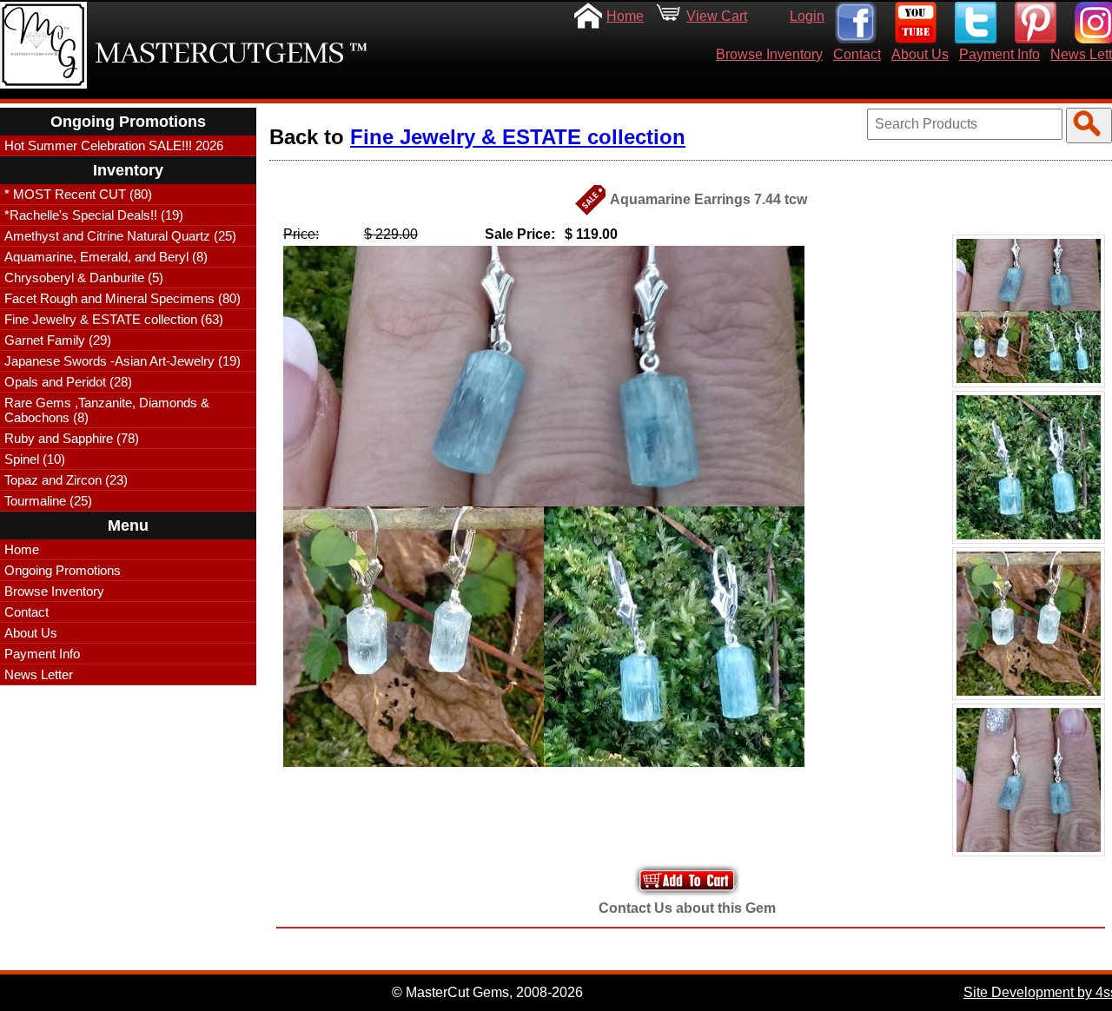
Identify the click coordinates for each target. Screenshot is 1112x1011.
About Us (920, 54)
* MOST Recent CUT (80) (78, 194)
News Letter (38, 674)
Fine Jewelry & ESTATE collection (517, 137)
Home (625, 16)
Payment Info (999, 54)
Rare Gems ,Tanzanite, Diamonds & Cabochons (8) (106, 410)
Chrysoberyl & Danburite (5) (83, 277)
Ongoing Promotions (62, 570)
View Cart (716, 16)
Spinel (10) (34, 459)
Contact (857, 54)
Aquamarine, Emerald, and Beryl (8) (106, 256)
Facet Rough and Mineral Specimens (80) (122, 298)
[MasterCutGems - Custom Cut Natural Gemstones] (43, 45)
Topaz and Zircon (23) (66, 479)
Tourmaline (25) (48, 500)
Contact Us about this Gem (687, 908)
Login (807, 16)
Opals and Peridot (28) (68, 381)
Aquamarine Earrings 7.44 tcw (708, 199)
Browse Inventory (769, 54)
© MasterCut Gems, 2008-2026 (487, 992)
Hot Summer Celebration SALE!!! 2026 (113, 145)
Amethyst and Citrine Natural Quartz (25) (120, 235)
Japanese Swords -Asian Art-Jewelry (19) (122, 361)
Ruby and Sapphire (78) (71, 438)
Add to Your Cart (687, 880)
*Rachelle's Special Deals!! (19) (93, 215)
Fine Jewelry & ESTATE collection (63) (113, 319)
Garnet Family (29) (57, 340)
